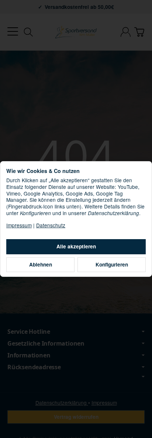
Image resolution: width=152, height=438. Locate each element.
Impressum (19, 225)
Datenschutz (50, 225)
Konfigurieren (112, 264)
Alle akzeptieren (76, 246)
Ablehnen (40, 264)
